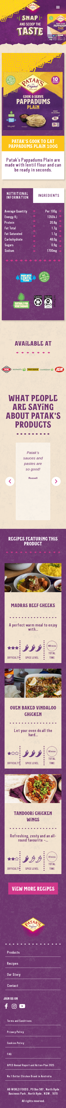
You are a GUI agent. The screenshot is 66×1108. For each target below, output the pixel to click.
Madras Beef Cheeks (33, 605)
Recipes (12, 963)
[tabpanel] (33, 261)
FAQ (9, 1054)
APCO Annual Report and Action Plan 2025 (30, 1065)
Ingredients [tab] (48, 195)
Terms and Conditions (19, 1021)
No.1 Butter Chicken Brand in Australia (29, 1076)
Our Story (14, 975)
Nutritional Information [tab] (17, 195)
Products (13, 952)
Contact (12, 986)
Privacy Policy (15, 1032)
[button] (58, 7)
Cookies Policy (15, 1043)
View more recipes (33, 888)
